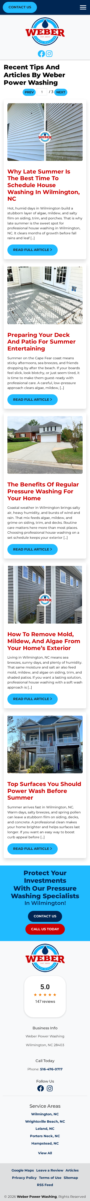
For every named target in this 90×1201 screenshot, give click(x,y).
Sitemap (71, 1178)
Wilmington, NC (45, 1114)
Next (60, 92)
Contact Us (20, 7)
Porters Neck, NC (45, 1136)
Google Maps (23, 1170)
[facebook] (40, 1088)
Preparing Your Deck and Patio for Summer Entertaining (41, 341)
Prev (29, 92)
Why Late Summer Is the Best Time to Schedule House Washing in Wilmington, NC (43, 185)
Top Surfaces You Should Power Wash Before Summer (44, 790)
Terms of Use (50, 1178)
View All (45, 1153)
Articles (72, 1170)
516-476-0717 (51, 1069)
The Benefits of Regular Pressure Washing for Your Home (43, 491)
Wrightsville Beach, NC (45, 1121)
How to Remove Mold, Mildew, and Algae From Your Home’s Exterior (43, 641)
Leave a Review (49, 1170)
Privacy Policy (24, 1178)
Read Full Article (31, 250)
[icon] (42, 55)
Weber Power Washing (37, 1197)
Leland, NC (45, 1129)
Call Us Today (45, 929)
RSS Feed (45, 1185)
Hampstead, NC (45, 1143)
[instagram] (49, 1088)
